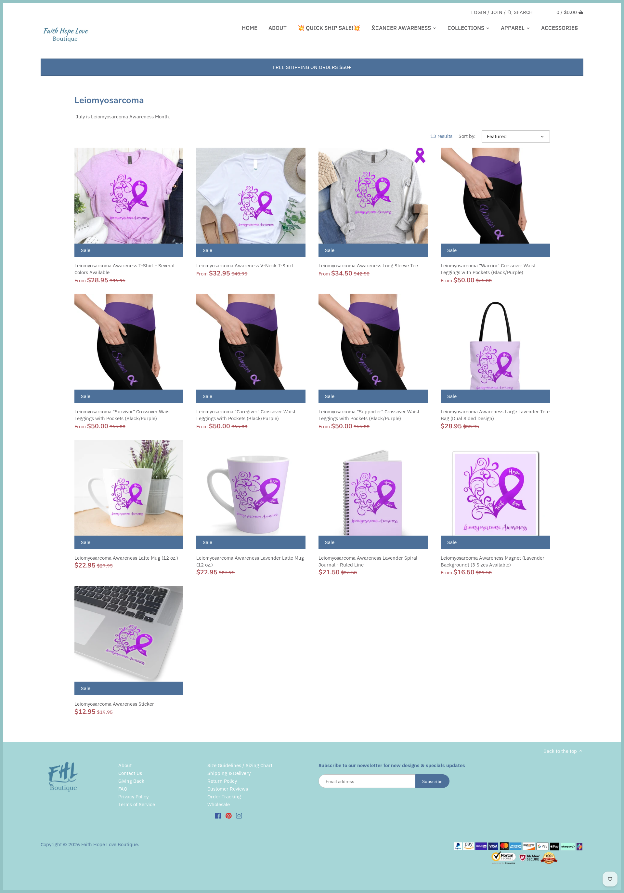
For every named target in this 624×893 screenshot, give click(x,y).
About (125, 765)
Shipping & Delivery (229, 773)
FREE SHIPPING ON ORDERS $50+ (312, 67)
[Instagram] (239, 815)
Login (478, 12)
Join (496, 12)
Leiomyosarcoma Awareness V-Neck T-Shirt (244, 265)
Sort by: (467, 136)
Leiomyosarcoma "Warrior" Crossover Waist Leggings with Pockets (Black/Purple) (488, 268)
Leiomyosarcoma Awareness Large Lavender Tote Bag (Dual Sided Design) (495, 414)
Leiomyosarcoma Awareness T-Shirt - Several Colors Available (124, 268)
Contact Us (130, 773)
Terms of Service (136, 804)
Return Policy (222, 781)
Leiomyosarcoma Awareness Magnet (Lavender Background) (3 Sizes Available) (492, 561)
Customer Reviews (227, 789)
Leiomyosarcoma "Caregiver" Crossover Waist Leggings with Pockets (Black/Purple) (245, 414)
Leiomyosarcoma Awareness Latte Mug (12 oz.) (126, 558)
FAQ (122, 789)
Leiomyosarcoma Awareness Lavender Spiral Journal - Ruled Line (367, 561)
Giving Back (131, 781)
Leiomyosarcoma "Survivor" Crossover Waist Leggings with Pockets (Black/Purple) (122, 414)
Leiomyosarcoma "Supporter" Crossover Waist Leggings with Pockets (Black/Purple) (368, 414)
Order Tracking (224, 796)
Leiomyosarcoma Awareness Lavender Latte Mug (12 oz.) (250, 561)
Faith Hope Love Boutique (109, 844)
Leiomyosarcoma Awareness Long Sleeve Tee (368, 265)
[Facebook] (218, 815)
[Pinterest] (229, 815)
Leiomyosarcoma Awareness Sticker (114, 704)
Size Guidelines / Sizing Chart (239, 765)
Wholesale (218, 804)
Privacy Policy (133, 796)
